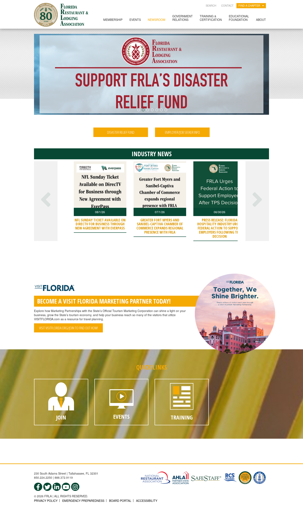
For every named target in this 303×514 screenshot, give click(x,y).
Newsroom (156, 20)
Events (135, 20)
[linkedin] (57, 487)
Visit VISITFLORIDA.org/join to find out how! (68, 327)
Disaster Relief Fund (120, 132)
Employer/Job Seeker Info (182, 132)
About (261, 20)
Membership (112, 20)
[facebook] (38, 487)
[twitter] (47, 487)
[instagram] (75, 487)
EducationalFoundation (239, 18)
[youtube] (66, 487)
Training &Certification (211, 18)
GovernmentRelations (182, 18)
